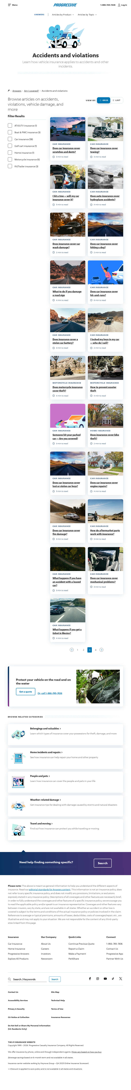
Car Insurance (15, 943)
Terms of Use (57, 1009)
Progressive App (114, 953)
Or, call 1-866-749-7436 (50, 693)
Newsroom (47, 958)
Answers (39, 14)
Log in (124, 5)
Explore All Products (18, 958)
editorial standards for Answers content (49, 889)
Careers (45, 948)
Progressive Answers (18, 953)
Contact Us (112, 948)
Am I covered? (31, 90)
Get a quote (25, 691)
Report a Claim (76, 948)
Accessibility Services (18, 1000)
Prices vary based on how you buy (86, 1052)
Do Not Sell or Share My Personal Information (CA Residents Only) (29, 1027)
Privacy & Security (16, 1009)
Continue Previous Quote (81, 943)
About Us (45, 943)
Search (102, 863)
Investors (45, 953)
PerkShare (74, 958)
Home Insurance (16, 948)
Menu (14, 5)
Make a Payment (77, 953)
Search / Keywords (24, 979)
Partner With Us (114, 958)
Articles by (62, 14)
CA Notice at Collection (18, 1017)
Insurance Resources (60, 1017)
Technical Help (58, 1000)
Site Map (55, 992)
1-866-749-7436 (108, 6)
